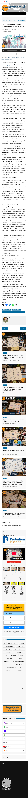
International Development (10, 667)
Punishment (6, 691)
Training (14, 696)
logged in (10, 525)
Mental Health (19, 673)
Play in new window (11, 54)
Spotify (17, 57)
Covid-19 (8, 649)
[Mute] (21, 50)
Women (22, 312)
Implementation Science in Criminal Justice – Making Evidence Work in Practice (13, 357)
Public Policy (20, 688)
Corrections (20, 646)
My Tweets (5, 757)
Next (23, 328)
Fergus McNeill (9, 658)
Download (19, 54)
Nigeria (6, 682)
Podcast (9, 31)
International (18, 664)
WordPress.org (5, 775)
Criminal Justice (6, 309)
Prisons (8, 685)
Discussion (13, 655)
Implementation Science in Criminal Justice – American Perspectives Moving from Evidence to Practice (13, 482)
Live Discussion (19, 670)
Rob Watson (5, 29)
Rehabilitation (21, 691)
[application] (14, 50)
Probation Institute (9, 688)
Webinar (21, 696)
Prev (5, 328)
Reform (13, 691)
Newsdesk (5, 31)
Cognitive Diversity (9, 646)
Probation (19, 685)
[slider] (24, 50)
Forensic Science (16, 309)
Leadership (8, 670)
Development (20, 652)
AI (4, 643)
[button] (15, 565)
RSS (11, 59)
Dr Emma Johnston (19, 64)
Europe (21, 655)
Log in (3, 766)
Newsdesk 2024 (14, 312)
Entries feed (4, 769)
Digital (6, 655)
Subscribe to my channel (14, 562)
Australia (22, 643)
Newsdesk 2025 (19, 679)
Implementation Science (18, 661)
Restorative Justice (9, 693)
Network (14, 676)
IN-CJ (8, 664)
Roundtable (20, 693)
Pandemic (14, 682)
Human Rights (7, 661)
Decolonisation (8, 652)
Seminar (6, 696)
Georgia (20, 658)
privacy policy (19, 631)
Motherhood (6, 676)
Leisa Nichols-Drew (8, 65)
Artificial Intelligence (12, 643)
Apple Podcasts (11, 57)
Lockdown (8, 673)
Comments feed (5, 772)
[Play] (3, 50)
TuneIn (7, 59)
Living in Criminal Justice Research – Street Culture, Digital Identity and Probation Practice (13, 389)
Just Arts (21, 667)
